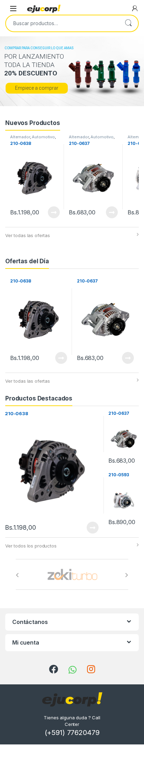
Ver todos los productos (31, 546)
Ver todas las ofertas (27, 235)
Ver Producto (49, 212)
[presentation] (17, 575)
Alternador (20, 136)
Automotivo (43, 136)
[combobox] (62, 23)
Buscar (128, 23)
